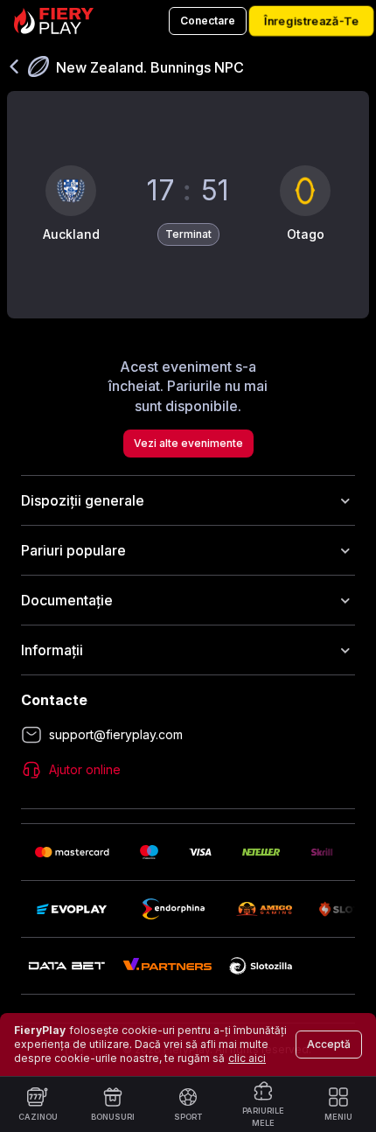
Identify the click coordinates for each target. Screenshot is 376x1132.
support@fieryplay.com (116, 734)
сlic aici (247, 1058)
